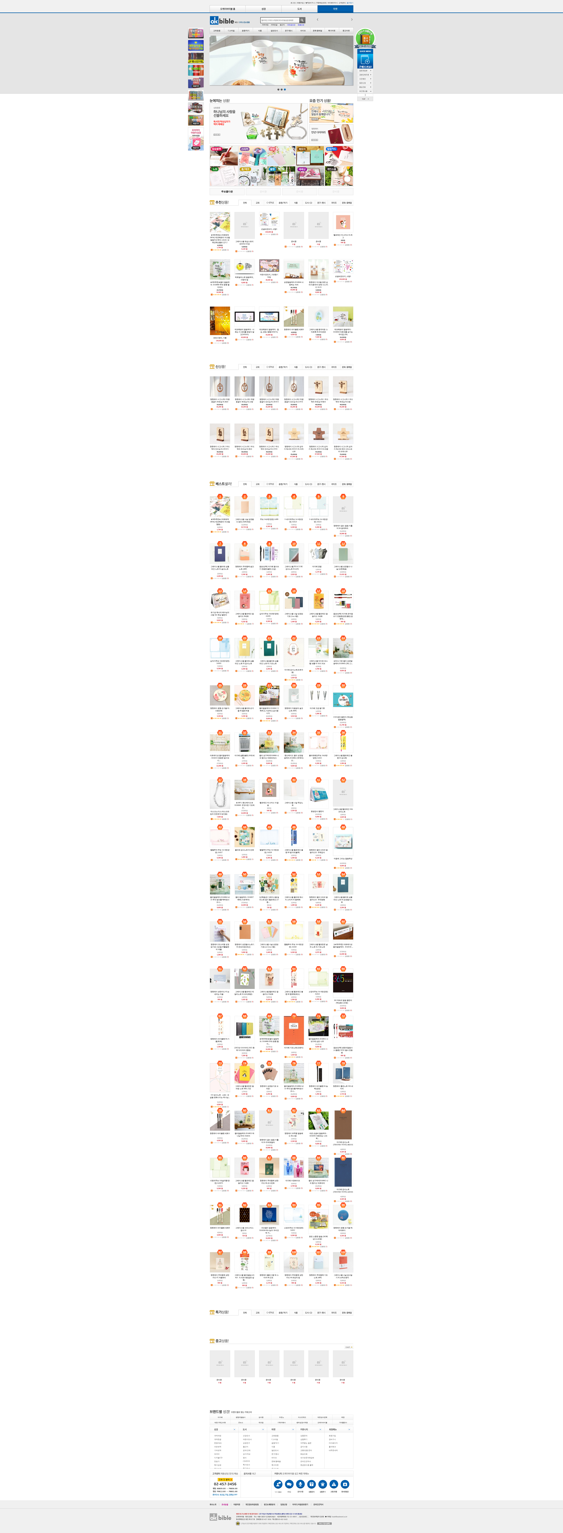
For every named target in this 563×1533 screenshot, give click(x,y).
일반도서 (274, 31)
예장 (343, 1417)
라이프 (303, 31)
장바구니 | (312, 3)
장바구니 (332, 1439)
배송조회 (303, 1454)
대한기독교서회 (220, 1422)
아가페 (220, 1417)
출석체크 (332, 1447)
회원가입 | (301, 3)
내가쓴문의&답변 (307, 1458)
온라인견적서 (305, 1461)
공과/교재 (246, 1450)
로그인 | (294, 3)
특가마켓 (331, 31)
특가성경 (217, 1465)
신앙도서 (246, 1436)
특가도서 (246, 1465)
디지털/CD (218, 1458)
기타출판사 (343, 1422)
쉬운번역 (217, 1447)
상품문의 (303, 1436)
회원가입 (332, 1436)
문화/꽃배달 (317, 31)
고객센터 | (342, 3)
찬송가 (216, 1461)
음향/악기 (245, 31)
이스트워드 (302, 1417)
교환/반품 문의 (306, 1450)
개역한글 (274, 25)
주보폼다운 (227, 191)
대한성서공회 (322, 1417)
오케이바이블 (322, 1422)
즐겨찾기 (350, 3)
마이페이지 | (333, 3)
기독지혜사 (282, 1422)
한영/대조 (218, 1443)
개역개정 (265, 25)
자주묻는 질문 (305, 1443)
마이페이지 (333, 1443)
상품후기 (303, 1439)
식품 (260, 31)
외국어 (216, 1454)
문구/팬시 (288, 31)
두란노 (281, 1417)
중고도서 (246, 1468)
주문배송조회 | (321, 3)
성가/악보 (246, 1454)
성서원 (261, 1417)
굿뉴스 (240, 1422)
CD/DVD (246, 1461)
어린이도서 (247, 1439)
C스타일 (231, 31)
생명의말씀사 (240, 1417)
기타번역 (217, 1450)
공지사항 (303, 1447)
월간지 (282, 25)
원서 (244, 1458)
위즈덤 (261, 1422)
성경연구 (246, 1443)
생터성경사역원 (302, 1422)
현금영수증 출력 (306, 1465)
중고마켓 (346, 31)
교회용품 (216, 31)
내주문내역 (333, 1450)
